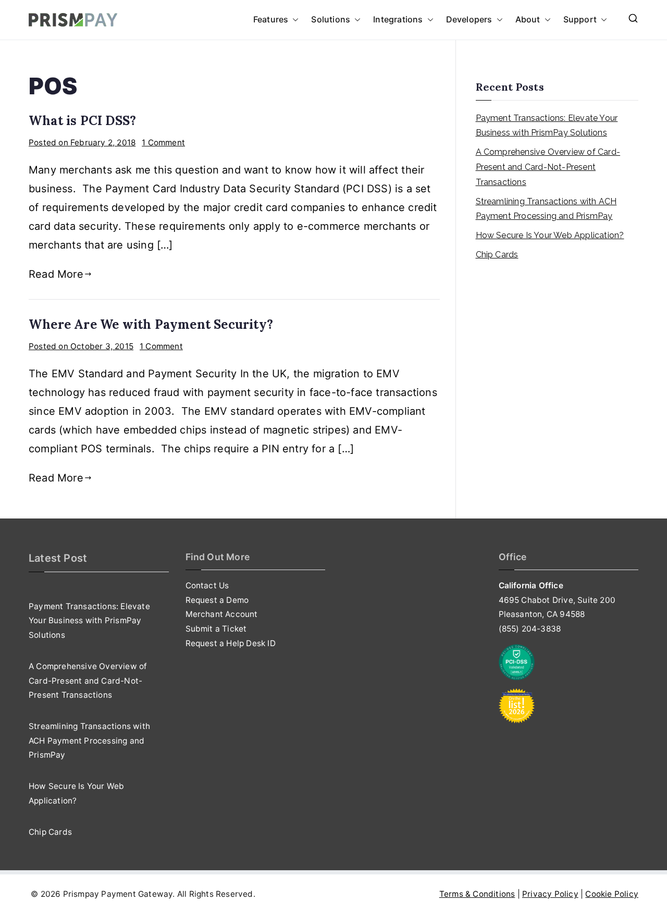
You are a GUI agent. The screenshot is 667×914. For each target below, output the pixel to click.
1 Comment (163, 142)
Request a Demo (217, 600)
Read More (56, 274)
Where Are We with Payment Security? (151, 324)
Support (580, 19)
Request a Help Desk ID (231, 643)
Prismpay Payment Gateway (118, 894)
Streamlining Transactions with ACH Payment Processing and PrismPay (546, 208)
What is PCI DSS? (82, 121)
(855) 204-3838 (530, 629)
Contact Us (207, 585)
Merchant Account (222, 614)
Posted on (82, 142)
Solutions (330, 19)
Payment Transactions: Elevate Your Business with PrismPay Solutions (547, 125)
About (527, 19)
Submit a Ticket (216, 629)
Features (271, 19)
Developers (469, 19)
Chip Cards (497, 255)
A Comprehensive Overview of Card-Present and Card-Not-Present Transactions (548, 167)
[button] (293, 20)
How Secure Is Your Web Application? (550, 235)
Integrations (398, 19)
